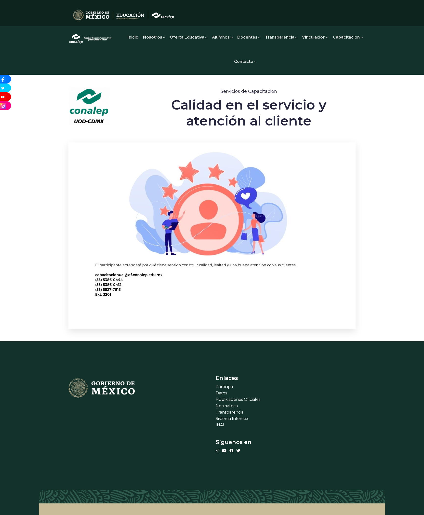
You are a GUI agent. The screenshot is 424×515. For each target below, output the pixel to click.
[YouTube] (224, 450)
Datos (221, 393)
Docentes (247, 37)
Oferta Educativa (187, 37)
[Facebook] (231, 450)
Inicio (133, 37)
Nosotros (152, 37)
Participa (224, 386)
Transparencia (279, 37)
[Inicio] (90, 37)
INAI (220, 425)
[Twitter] (238, 450)
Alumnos (221, 37)
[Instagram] (217, 450)
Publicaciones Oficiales (238, 399)
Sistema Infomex (232, 418)
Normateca (227, 406)
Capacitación (346, 37)
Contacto (243, 61)
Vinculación (313, 37)
